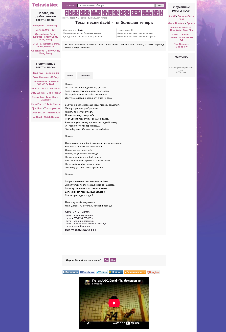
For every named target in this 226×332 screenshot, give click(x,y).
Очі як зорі (52, 25)
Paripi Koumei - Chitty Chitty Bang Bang (45, 37)
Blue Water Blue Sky (181, 30)
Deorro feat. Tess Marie (45, 97)
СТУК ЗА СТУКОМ (83, 218)
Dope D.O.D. (38, 112)
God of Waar (54, 92)
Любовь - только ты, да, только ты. (181, 37)
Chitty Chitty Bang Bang (49, 52)
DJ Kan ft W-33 (39, 88)
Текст (70, 75)
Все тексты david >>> (80, 230)
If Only (55, 77)
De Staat (37, 117)
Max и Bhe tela (176, 23)
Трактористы (52, 108)
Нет (113, 260)
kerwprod (38, 25)
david (83, 18)
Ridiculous (53, 112)
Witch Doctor (51, 117)
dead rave (38, 73)
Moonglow (181, 46)
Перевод (85, 75)
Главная (69, 5)
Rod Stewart (181, 44)
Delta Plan (36, 104)
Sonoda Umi (42, 29)
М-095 (175, 34)
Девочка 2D (52, 73)
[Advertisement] (114, 60)
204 (54, 29)
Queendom (41, 34)
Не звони (55, 88)
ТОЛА (34, 43)
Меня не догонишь (84, 221)
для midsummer (82, 226)
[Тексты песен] (46, 6)
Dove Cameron (41, 77)
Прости (191, 23)
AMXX (172, 16)
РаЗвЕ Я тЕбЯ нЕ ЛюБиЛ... (47, 82)
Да (106, 260)
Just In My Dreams (83, 215)
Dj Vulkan (37, 108)
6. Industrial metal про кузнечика (48, 45)
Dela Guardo (40, 81)
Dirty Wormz (38, 92)
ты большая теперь (97, 18)
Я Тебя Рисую (53, 104)
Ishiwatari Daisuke (180, 27)
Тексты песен (68, 18)
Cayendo (46, 99)
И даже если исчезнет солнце (90, 223)
